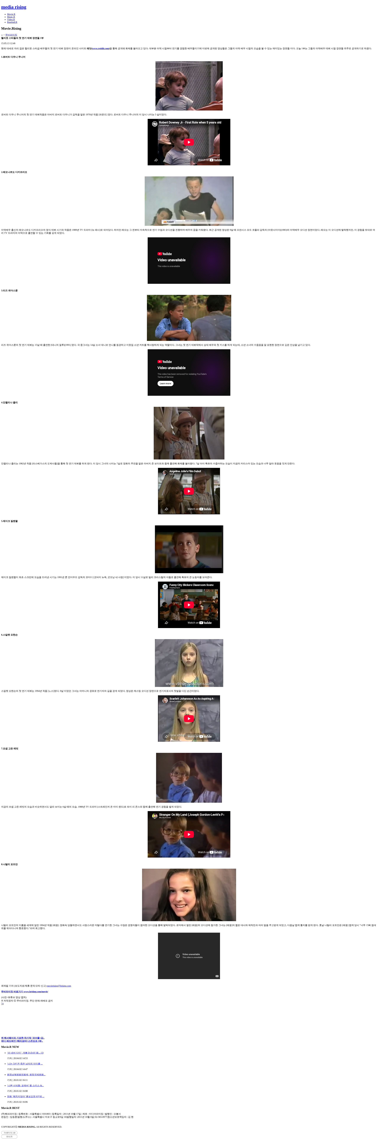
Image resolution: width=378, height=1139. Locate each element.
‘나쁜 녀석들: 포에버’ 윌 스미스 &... (25, 1085)
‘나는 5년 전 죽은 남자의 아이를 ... (25, 1063)
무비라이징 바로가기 (12, 991)
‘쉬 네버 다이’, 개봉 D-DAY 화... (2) (25, 1053)
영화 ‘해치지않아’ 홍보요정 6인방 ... (25, 1096)
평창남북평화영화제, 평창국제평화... (26, 1074)
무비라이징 (11, 35)
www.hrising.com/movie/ (36, 991)
